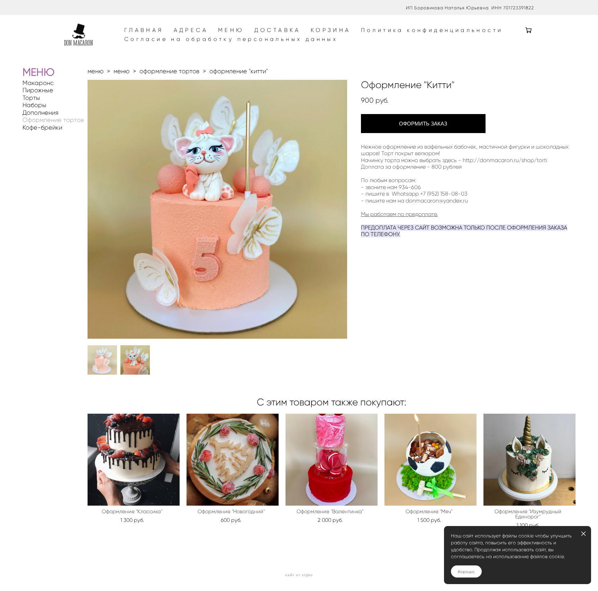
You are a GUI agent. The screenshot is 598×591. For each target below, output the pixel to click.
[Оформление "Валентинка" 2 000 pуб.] (332, 460)
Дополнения (40, 112)
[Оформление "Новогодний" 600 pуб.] (233, 460)
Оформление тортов (53, 120)
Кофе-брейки (42, 127)
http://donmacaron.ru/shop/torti (505, 160)
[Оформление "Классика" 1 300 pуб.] (134, 460)
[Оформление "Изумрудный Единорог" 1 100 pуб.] (529, 460)
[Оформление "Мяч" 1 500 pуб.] (430, 460)
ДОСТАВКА (277, 30)
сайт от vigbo (299, 575)
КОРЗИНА (331, 30)
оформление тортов (169, 71)
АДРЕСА (191, 30)
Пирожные (37, 90)
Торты (31, 98)
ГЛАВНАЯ (144, 30)
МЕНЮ (231, 30)
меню (95, 71)
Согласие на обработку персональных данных (231, 39)
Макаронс (38, 83)
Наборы (34, 105)
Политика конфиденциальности (432, 30)
